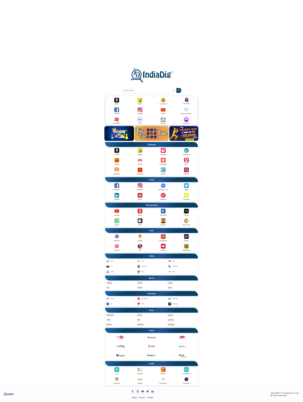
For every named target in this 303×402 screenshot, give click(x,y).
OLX (142, 261)
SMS (112, 261)
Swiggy (140, 240)
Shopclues (186, 154)
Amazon (116, 154)
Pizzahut (117, 250)
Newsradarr (110, 315)
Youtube (116, 215)
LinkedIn (117, 199)
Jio (111, 303)
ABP (138, 320)
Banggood (116, 174)
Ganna (140, 215)
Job (112, 266)
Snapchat (186, 199)
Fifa (108, 287)
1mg (116, 374)
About (134, 398)
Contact (150, 398)
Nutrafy (140, 383)
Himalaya (117, 383)
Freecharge (144, 298)
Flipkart (140, 154)
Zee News (171, 320)
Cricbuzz (109, 283)
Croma (163, 174)
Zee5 (140, 225)
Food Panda (163, 240)
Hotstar (186, 215)
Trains (112, 271)
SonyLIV (163, 225)
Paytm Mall (163, 164)
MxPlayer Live (163, 190)
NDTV (108, 320)
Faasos (186, 240)
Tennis (170, 287)
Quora (140, 199)
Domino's (117, 240)
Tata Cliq (186, 174)
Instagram (140, 190)
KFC (139, 250)
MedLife (163, 374)
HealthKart (186, 374)
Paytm (112, 298)
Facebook (117, 190)
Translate (175, 266)
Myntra (140, 164)
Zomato (163, 250)
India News (171, 324)
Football (139, 287)
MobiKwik (175, 298)
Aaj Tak (139, 315)
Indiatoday (140, 324)
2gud (186, 164)
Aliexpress (140, 174)
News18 (170, 315)
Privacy (142, 398)
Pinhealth (186, 383)
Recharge (175, 303)
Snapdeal (163, 154)
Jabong (116, 164)
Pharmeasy (163, 383)
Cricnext (139, 283)
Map (142, 271)
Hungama (163, 215)
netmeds (140, 374)
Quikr (173, 271)
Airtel (142, 303)
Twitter (186, 190)
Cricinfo (170, 283)
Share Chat (186, 225)
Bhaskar (109, 324)
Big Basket (186, 250)
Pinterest (163, 199)
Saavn (117, 225)
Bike (173, 261)
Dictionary (144, 266)
